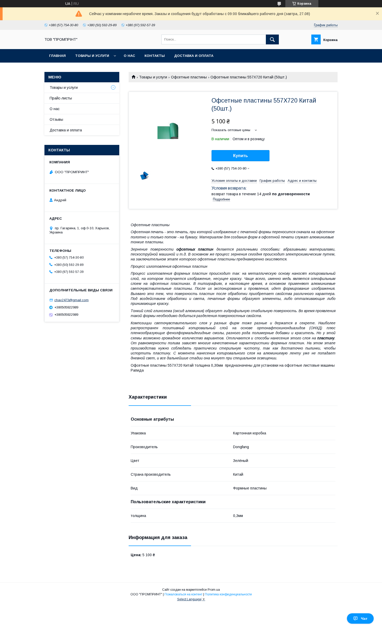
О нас (129, 56)
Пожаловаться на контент (183, 594)
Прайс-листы (61, 98)
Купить (240, 155)
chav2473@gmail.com (71, 300)
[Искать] (272, 39)
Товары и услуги (92, 56)
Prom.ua (214, 589)
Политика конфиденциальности (228, 594)
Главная (57, 56)
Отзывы (56, 119)
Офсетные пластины (189, 77)
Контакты (154, 56)
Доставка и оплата (193, 56)
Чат (364, 618)
